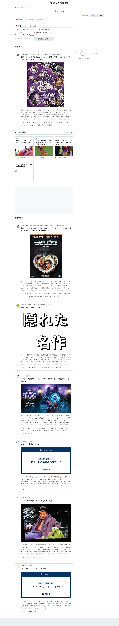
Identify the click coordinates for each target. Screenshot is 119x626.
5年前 (30, 376)
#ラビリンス (24, 294)
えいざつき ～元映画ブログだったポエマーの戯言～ (33, 304)
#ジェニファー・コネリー (50, 294)
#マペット (47, 122)
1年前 (65, 54)
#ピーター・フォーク (34, 557)
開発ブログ (96, 54)
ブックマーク (19, 138)
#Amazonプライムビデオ (28, 125)
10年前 (30, 441)
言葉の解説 (19, 19)
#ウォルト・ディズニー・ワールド (31, 428)
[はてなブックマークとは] (26, 132)
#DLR (68, 428)
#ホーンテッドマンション (28, 430)
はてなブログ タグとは (82, 54)
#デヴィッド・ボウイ (35, 294)
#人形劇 (65, 122)
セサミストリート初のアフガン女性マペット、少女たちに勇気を (63, 142)
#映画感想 (49, 125)
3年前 (49, 304)
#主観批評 (58, 367)
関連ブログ (39, 19)
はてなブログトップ (81, 55)
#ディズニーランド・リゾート (51, 428)
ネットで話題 (29, 19)
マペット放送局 (33, 32)
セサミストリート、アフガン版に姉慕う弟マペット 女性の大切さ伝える (44, 142)
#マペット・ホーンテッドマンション (55, 430)
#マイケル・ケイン (33, 611)
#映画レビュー (41, 125)
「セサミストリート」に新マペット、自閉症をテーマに (24, 141)
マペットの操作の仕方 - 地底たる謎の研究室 (24, 165)
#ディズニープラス (26, 433)
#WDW (63, 428)
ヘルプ (90, 54)
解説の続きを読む (43, 39)
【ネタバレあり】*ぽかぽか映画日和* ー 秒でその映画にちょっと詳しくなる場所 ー (42, 54)
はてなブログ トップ (22, 7)
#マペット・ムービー (27, 367)
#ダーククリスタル (26, 122)
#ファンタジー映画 (56, 122)
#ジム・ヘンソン (38, 122)
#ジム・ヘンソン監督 (40, 367)
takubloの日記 (24, 376)
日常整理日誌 (24, 441)
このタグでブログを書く (97, 15)
